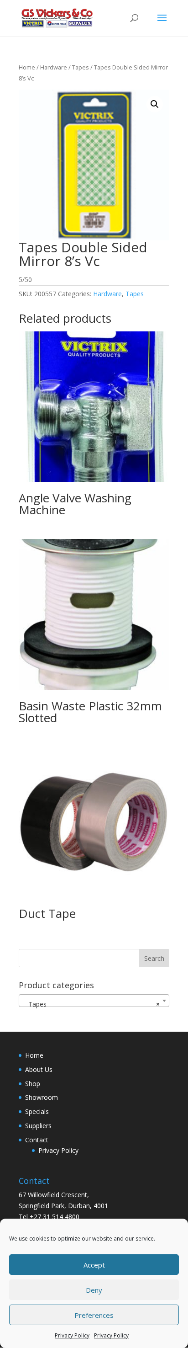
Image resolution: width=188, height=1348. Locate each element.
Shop (32, 1083)
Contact (36, 1139)
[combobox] (94, 1000)
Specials (37, 1111)
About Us (38, 1069)
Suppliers (38, 1125)
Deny (94, 1290)
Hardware (53, 67)
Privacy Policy (72, 1335)
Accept (94, 1264)
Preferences (94, 1315)
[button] (154, 104)
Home (27, 67)
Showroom (41, 1097)
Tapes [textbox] (91, 1004)
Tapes (80, 67)
